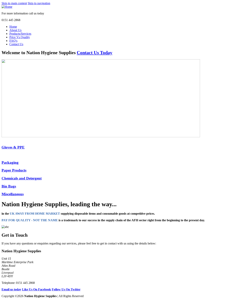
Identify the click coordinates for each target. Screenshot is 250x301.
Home (13, 26)
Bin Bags (9, 186)
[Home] (7, 6)
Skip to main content (14, 3)
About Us (15, 30)
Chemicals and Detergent (22, 178)
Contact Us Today (94, 52)
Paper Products (14, 170)
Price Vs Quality (19, 37)
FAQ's (13, 40)
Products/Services (20, 33)
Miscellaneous (13, 194)
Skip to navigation (39, 3)
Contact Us (16, 44)
